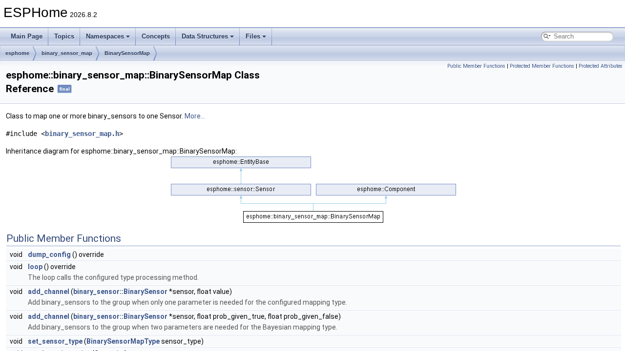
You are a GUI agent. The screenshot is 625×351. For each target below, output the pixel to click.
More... (195, 116)
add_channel (48, 291)
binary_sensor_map (67, 53)
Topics (64, 36)
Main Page (26, 36)
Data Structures (205, 36)
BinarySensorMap (127, 53)
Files (253, 36)
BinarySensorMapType (123, 341)
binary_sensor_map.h (82, 133)
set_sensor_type (55, 341)
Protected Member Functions (542, 66)
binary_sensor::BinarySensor (120, 291)
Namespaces (105, 36)
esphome (17, 53)
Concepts (156, 36)
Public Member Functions (476, 66)
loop (35, 267)
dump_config (49, 254)
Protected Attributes (601, 66)
